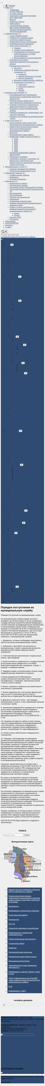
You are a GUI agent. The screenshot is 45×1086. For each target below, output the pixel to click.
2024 (16, 143)
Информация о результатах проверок (24, 911)
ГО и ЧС (12, 924)
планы (16, 213)
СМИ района (15, 24)
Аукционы (22, 74)
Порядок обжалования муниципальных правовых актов (16, 572)
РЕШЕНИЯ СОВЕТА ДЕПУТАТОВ (23, 137)
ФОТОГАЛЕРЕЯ (11, 223)
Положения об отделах (19, 60)
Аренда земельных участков (29, 76)
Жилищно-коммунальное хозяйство (28, 80)
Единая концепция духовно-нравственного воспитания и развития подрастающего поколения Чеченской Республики (24, 899)
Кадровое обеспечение (14, 93)
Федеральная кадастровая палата (22, 957)
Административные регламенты (23, 169)
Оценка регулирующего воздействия (23, 928)
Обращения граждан (13, 173)
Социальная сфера (16, 943)
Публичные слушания (18, 157)
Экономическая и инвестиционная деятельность (23, 966)
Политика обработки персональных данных (15, 329)
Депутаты (13, 133)
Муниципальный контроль (19, 961)
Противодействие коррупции (20, 952)
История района (16, 14)
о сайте (8, 227)
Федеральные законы (18, 183)
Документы (14, 177)
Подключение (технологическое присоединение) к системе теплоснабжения (27, 54)
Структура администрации (20, 40)
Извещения (14, 199)
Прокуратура (14, 920)
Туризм (21, 90)
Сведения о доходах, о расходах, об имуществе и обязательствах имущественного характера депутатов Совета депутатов (25, 162)
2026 (16, 139)
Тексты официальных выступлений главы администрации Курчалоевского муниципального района (24, 980)
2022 (16, 147)
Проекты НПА (15, 217)
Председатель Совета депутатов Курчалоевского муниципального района (26, 124)
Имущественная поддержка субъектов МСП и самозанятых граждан (24, 891)
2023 (16, 145)
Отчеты (17, 215)
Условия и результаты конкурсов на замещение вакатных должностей (24, 106)
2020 (16, 151)
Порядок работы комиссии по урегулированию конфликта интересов (25, 102)
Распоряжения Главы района (22, 135)
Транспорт (22, 85)
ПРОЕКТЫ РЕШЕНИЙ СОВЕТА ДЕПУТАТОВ (15, 484)
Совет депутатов (12, 121)
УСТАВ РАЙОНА (16, 12)
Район (7, 8)
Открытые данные (17, 22)
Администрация (11, 34)
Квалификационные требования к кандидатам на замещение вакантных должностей (25, 97)
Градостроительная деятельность (22, 939)
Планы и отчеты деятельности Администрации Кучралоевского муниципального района (23, 209)
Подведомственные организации (23, 42)
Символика (14, 10)
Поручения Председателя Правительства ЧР (17, 551)
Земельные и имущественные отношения (20, 343)
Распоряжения (16, 193)
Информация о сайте (17, 991)
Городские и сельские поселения (23, 16)
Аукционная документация (20, 201)
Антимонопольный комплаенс (22, 44)
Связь (20, 89)
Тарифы (17, 48)
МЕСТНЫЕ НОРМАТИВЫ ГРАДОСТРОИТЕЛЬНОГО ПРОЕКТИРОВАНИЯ (20, 30)
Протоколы (14, 219)
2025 (16, 141)
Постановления (16, 195)
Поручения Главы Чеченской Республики (26, 187)
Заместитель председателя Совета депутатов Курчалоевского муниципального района (24, 129)
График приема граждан (19, 175)
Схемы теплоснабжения (24, 50)
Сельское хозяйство (26, 87)
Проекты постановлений (20, 197)
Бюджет (13, 20)
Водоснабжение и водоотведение (28, 58)
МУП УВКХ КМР (16, 18)
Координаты (14, 906)
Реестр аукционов (25, 78)
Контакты (9, 225)
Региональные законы (19, 185)
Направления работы (18, 66)
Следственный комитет (18, 915)
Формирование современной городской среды (20, 934)
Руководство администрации (21, 38)
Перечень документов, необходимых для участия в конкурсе (17, 418)
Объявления (10, 221)
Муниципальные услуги (14, 167)
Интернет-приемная (18, 179)
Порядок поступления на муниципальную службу (16, 426)
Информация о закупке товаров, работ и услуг (24, 973)
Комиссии (12, 948)
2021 (16, 149)
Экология (18, 68)
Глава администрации (19, 36)
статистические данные (19, 26)
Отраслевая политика (23, 82)
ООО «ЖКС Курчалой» (19, 46)
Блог (10, 986)
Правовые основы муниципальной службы (17, 411)
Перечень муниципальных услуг (23, 171)
